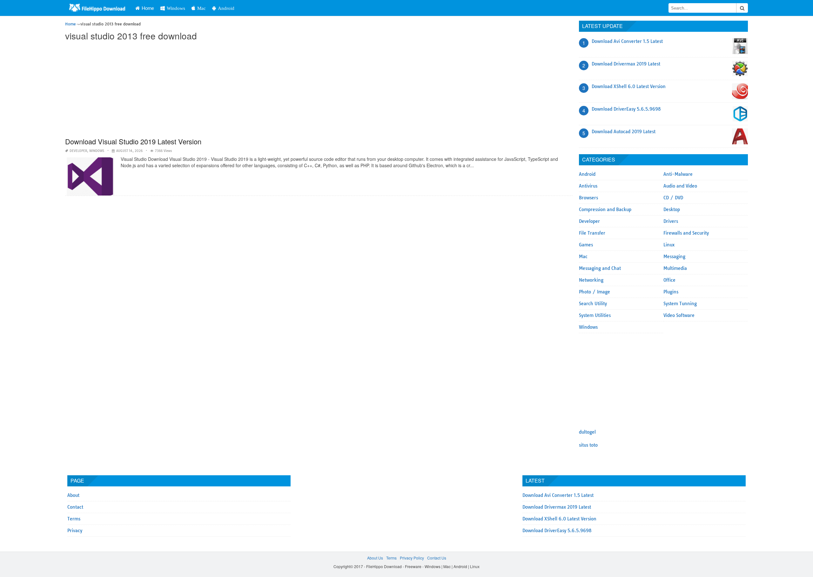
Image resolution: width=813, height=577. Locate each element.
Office (669, 280)
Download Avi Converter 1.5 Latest (627, 41)
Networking (591, 280)
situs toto (588, 445)
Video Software (679, 315)
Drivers (670, 221)
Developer (78, 151)
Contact (75, 507)
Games (586, 245)
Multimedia (675, 268)
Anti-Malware (678, 174)
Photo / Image (594, 292)
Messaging (674, 256)
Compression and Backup (605, 209)
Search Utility (593, 303)
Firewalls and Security (686, 233)
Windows (176, 8)
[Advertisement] (255, 89)
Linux (669, 245)
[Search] (742, 8)
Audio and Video (680, 186)
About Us (375, 557)
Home (148, 8)
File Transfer (592, 233)
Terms (73, 519)
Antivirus (588, 186)
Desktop (671, 209)
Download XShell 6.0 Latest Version (629, 86)
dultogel (587, 432)
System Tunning (680, 303)
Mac (201, 8)
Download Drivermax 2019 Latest (626, 64)
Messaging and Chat (600, 268)
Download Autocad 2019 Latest (623, 131)
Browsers (588, 198)
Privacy (74, 530)
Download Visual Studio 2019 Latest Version (133, 141)
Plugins (670, 292)
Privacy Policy (412, 557)
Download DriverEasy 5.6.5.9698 (626, 109)
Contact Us (436, 557)
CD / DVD (673, 198)
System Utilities (595, 315)
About (73, 495)
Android (226, 8)
